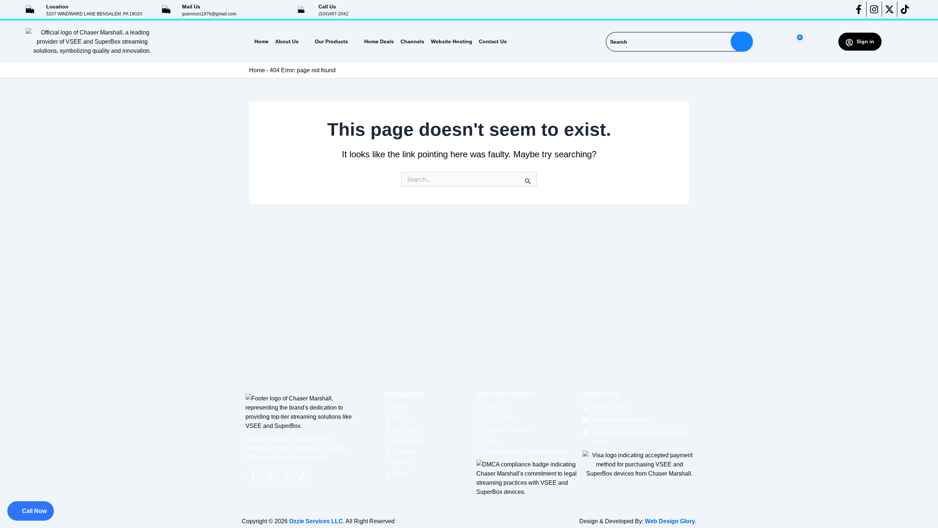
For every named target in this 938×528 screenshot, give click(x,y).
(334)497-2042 (333, 13)
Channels (412, 41)
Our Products (331, 41)
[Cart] (797, 41)
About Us (287, 41)
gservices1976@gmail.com (209, 13)
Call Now (34, 511)
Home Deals (379, 41)
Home (261, 41)
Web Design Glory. (670, 521)
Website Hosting (451, 41)
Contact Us (493, 41)
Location (57, 7)
